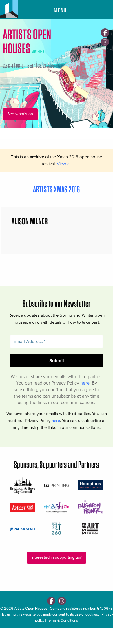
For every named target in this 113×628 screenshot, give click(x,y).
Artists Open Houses (30, 608)
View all (64, 163)
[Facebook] (105, 32)
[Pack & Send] (22, 528)
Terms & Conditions (62, 620)
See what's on (20, 114)
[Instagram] (105, 42)
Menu (59, 10)
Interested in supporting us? (56, 557)
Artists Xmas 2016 (56, 189)
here (85, 382)
